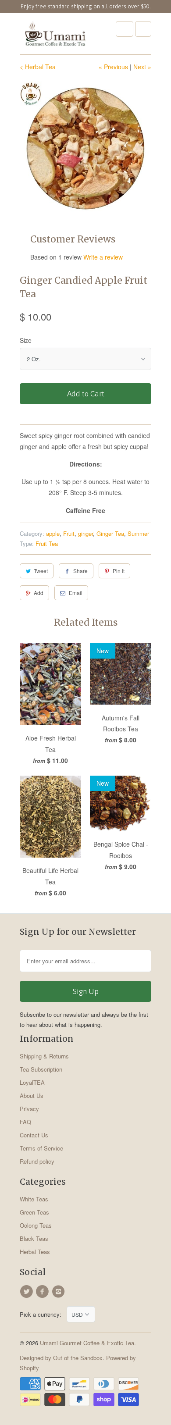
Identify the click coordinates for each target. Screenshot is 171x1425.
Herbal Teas (35, 1251)
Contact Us (34, 1135)
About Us (31, 1095)
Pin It (119, 570)
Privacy (29, 1108)
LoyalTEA (32, 1082)
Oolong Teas (36, 1225)
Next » (142, 66)
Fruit (69, 533)
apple (53, 533)
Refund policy (37, 1161)
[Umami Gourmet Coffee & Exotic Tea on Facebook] (43, 1291)
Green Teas (34, 1212)
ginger (85, 533)
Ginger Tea (110, 533)
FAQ (25, 1122)
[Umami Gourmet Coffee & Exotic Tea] (55, 36)
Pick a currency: (43, 1314)
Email (75, 592)
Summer (138, 533)
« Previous (113, 66)
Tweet (41, 570)
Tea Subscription (41, 1069)
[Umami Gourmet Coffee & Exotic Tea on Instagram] (60, 1291)
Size (26, 340)
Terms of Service (41, 1148)
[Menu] (124, 29)
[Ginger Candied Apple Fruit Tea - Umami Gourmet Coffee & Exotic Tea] (85, 146)
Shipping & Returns (44, 1056)
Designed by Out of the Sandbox (61, 1358)
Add (38, 592)
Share (80, 570)
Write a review (103, 257)
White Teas (34, 1199)
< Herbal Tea (38, 66)
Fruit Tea (47, 543)
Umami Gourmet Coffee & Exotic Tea (87, 1343)
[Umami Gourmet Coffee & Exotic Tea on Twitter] (28, 1291)
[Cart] (143, 29)
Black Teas (34, 1238)
